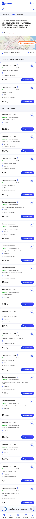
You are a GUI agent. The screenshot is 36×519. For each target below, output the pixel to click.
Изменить (31, 33)
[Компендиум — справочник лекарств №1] (7, 3)
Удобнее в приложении (18, 509)
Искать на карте (28, 43)
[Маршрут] (32, 66)
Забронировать (27, 79)
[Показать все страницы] (32, 20)
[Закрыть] (31, 509)
